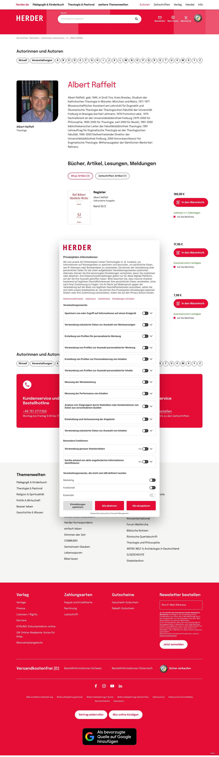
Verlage (21, 602)
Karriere (21, 620)
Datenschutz (159, 697)
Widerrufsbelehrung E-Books (100, 697)
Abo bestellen (161, 411)
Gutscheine (123, 595)
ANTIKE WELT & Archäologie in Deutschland (153, 548)
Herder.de (22, 4)
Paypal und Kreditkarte (78, 602)
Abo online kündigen (126, 714)
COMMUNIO (71, 540)
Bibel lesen (71, 559)
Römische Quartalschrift (142, 536)
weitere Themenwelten (113, 4)
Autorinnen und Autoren (52, 38)
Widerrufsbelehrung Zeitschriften (133, 697)
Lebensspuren (73, 552)
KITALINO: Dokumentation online (36, 626)
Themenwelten (31, 475)
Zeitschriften (162, 4)
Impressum (119, 701)
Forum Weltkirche (137, 524)
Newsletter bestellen (180, 595)
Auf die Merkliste (185, 217)
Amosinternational (138, 518)
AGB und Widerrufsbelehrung (39, 697)
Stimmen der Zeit (75, 535)
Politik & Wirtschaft (28, 500)
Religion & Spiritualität (30, 494)
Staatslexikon (135, 560)
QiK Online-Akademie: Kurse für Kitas (36, 634)
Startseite (34, 38)
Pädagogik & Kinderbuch (48, 4)
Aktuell (23, 60)
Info (200, 4)
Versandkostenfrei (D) (38, 669)
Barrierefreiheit (102, 701)
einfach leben (73, 528)
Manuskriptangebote (30, 642)
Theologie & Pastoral (81, 4)
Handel (190, 4)
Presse (21, 608)
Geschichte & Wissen (30, 512)
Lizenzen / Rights (27, 614)
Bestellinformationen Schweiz (83, 668)
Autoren (145, 4)
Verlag (178, 4)
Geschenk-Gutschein (125, 602)
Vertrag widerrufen (91, 714)
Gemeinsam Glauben (77, 547)
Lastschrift (71, 614)
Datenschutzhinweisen (168, 636)
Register (99, 192)
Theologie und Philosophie (143, 542)
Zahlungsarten (78, 595)
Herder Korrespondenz (78, 522)
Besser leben (25, 506)
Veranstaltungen (42, 60)
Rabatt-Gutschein (123, 608)
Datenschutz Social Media (180, 697)
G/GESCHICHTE (135, 554)
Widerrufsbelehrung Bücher (70, 697)
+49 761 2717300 (35, 411)
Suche (64, 13)
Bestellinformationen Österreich (132, 668)
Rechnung (70, 608)
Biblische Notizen (137, 530)
